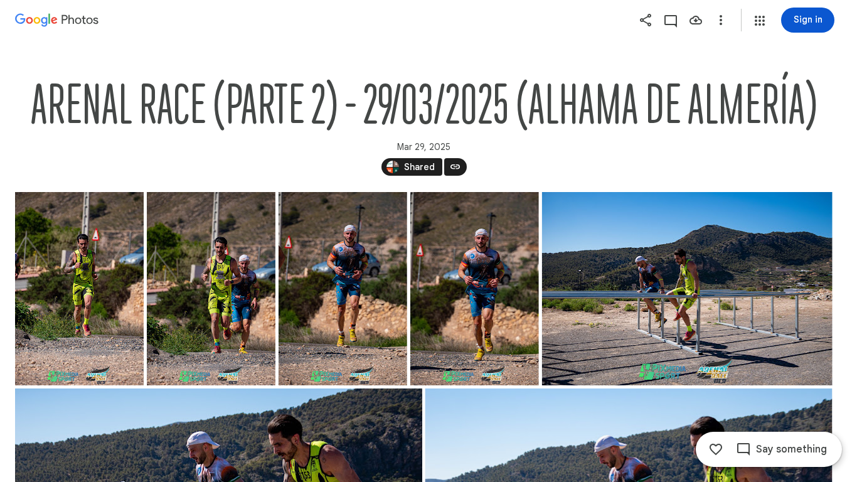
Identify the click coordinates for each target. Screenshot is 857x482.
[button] (759, 20)
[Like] (715, 449)
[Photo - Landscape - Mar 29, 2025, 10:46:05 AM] (687, 288)
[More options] (720, 20)
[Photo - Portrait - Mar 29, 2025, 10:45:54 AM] (211, 288)
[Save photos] (695, 20)
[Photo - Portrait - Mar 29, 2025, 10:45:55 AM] (343, 288)
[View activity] (670, 20)
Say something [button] (791, 449)
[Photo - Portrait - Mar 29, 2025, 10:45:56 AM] (474, 288)
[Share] (645, 20)
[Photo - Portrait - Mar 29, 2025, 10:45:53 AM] (79, 288)
